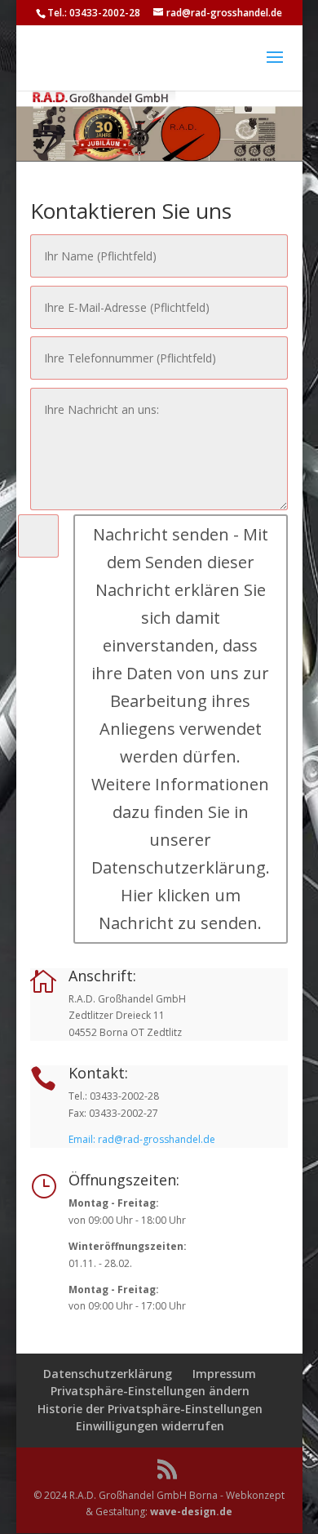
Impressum (224, 1373)
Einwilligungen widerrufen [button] (150, 1426)
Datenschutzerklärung (107, 1373)
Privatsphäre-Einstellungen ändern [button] (150, 1390)
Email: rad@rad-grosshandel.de (141, 1139)
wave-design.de (191, 1511)
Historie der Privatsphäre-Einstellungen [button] (150, 1408)
